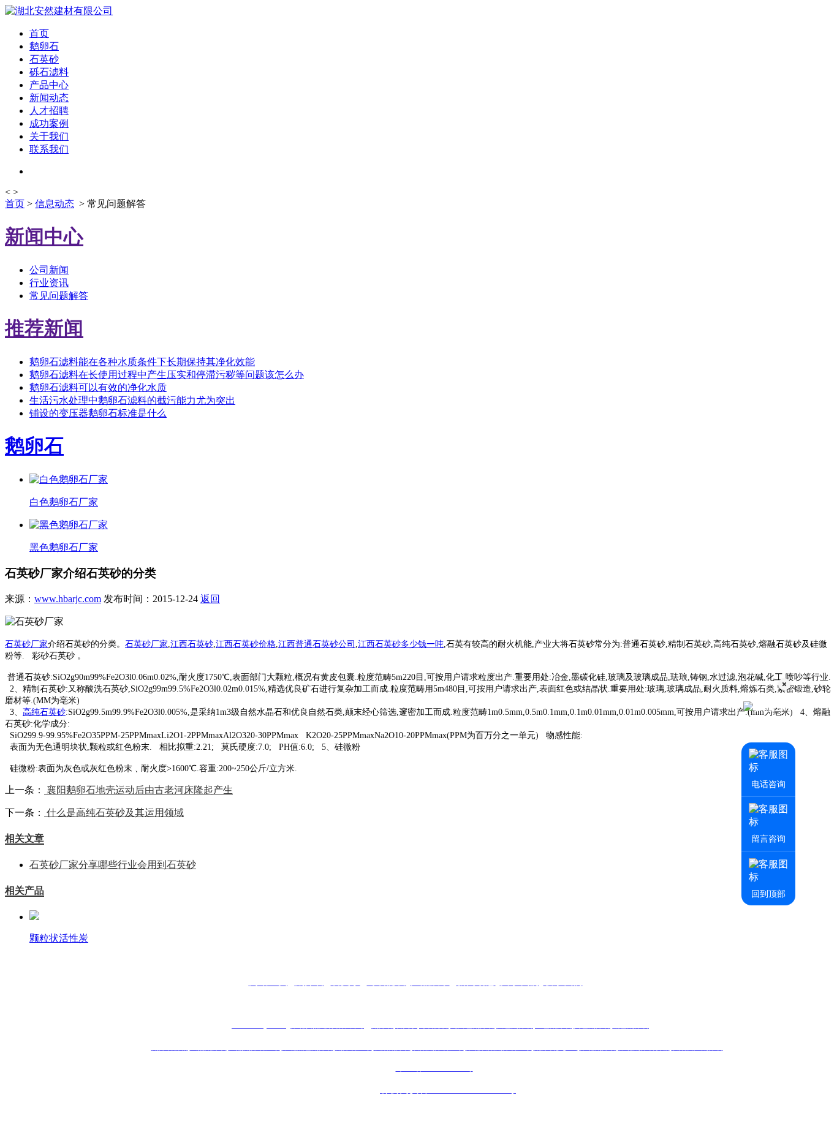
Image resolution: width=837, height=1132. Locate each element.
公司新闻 (49, 270)
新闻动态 (49, 97)
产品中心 (49, 85)
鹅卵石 (44, 46)
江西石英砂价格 (246, 644)
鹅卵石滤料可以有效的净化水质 (98, 387)
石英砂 (44, 59)
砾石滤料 (49, 72)
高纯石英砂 (44, 712)
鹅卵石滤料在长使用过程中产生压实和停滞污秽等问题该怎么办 (166, 374)
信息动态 (54, 203)
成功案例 (49, 123)
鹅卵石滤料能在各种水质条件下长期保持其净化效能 (142, 362)
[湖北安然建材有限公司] (59, 11)
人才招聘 (49, 110)
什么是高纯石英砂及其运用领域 (114, 812)
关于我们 (49, 136)
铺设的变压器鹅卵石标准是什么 (98, 413)
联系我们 (49, 149)
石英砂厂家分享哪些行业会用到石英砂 (112, 864)
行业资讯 (49, 282)
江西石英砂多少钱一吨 (401, 644)
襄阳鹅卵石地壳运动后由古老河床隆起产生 (138, 790)
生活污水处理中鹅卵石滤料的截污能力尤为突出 (132, 400)
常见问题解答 (58, 295)
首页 (39, 33)
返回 (210, 599)
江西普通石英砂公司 (316, 644)
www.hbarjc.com (67, 599)
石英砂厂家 (26, 644)
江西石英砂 (191, 644)
